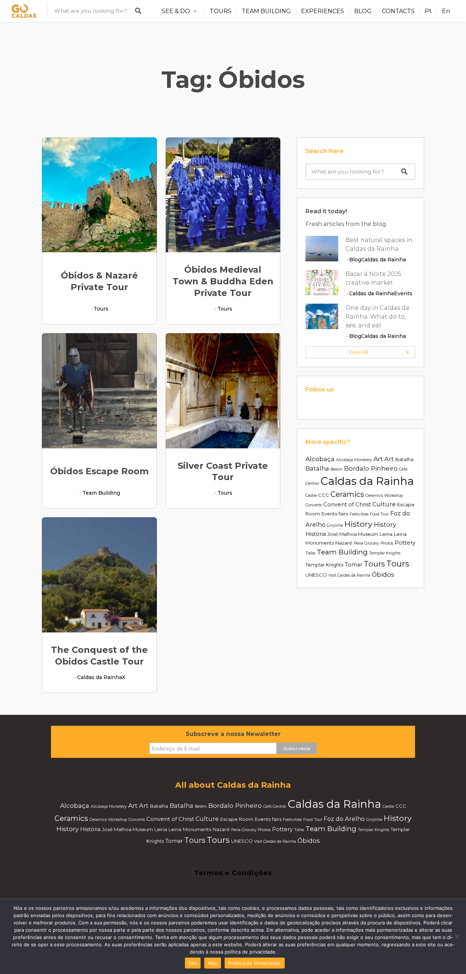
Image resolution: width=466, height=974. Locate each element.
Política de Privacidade (254, 963)
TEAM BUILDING (266, 11)
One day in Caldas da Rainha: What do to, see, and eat (377, 316)
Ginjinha (335, 525)
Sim (193, 963)
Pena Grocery (366, 543)
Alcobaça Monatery (354, 459)
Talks (310, 553)
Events (403, 293)
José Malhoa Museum (352, 534)
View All (358, 352)
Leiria (386, 534)
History (358, 524)
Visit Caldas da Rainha (349, 575)
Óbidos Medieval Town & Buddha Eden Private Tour (223, 281)
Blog (355, 259)
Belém (337, 469)
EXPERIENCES (322, 11)
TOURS (221, 11)
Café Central (274, 806)
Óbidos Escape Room (99, 471)
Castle (311, 495)
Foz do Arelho (344, 818)
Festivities (359, 514)
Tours (101, 308)
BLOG (363, 11)
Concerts (313, 505)
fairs (343, 514)
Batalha (404, 459)
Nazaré (343, 543)
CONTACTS (398, 11)
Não (212, 963)
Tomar (353, 564)
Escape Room (236, 819)
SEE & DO (176, 11)
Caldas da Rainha (99, 677)
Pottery (405, 542)
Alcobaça (320, 459)
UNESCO (316, 575)
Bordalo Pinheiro (371, 468)
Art (378, 459)
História (315, 534)
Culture (384, 504)
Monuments (319, 543)
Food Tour (379, 514)
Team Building (101, 493)
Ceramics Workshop (384, 495)
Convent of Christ (347, 504)
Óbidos (383, 574)
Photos (386, 543)
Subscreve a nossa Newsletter (233, 733)
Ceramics (347, 494)
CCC (323, 495)
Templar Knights (384, 553)
